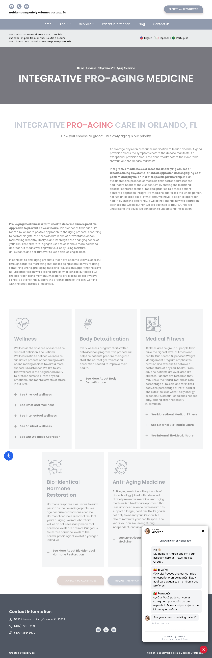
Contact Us (161, 24)
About (64, 24)
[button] (11, 6)
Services (85, 24)
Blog (141, 24)
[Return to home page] (106, 9)
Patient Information (116, 24)
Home (47, 24)
